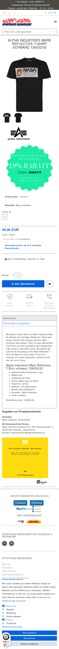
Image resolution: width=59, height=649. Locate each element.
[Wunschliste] (14, 12)
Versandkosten (24, 239)
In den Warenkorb (23, 283)
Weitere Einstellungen (12, 626)
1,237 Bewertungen (25, 475)
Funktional (11, 623)
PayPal (9, 619)
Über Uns (6, 564)
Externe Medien (13, 616)
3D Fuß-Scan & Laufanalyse (16, 323)
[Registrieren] (9, 12)
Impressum (7, 567)
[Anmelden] (4, 12)
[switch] (6, 645)
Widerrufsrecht (9, 571)
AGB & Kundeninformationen (15, 577)
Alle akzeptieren (29, 632)
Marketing (11, 612)
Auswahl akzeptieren (30, 643)
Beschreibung (9, 318)
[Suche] (54, 31)
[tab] (29, 318)
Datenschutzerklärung (12, 574)
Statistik (10, 609)
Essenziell (11, 606)
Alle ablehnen (29, 638)
